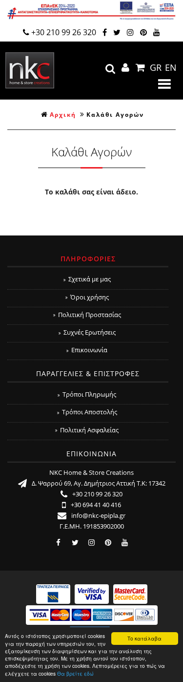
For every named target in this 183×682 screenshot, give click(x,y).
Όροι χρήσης (89, 297)
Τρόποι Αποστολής (89, 411)
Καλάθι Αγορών (115, 114)
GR (156, 67)
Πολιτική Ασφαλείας (89, 430)
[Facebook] (104, 32)
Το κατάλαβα (144, 638)
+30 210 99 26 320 (63, 32)
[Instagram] (130, 32)
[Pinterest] (143, 32)
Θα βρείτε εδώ (75, 673)
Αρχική (63, 114)
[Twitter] (117, 32)
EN (171, 67)
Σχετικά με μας (89, 279)
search (110, 69)
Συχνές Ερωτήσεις (89, 332)
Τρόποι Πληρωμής (89, 394)
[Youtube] (156, 32)
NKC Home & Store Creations (29, 70)
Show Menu (164, 84)
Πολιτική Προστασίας (89, 314)
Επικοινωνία (89, 349)
